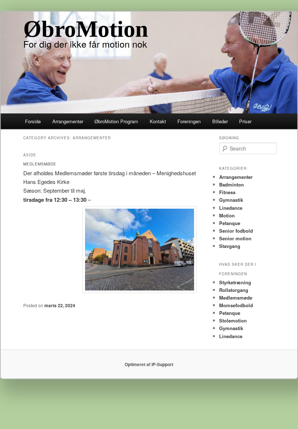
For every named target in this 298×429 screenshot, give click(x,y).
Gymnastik (231, 199)
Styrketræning (235, 282)
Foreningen (189, 121)
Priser (245, 121)
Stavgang (229, 245)
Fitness (227, 192)
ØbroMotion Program (116, 121)
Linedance (230, 207)
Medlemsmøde (235, 297)
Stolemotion (233, 320)
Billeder (220, 121)
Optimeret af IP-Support (149, 364)
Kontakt (158, 121)
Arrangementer (67, 121)
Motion (227, 215)
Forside (33, 121)
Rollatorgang (233, 289)
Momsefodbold (236, 305)
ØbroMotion (85, 29)
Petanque (229, 223)
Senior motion (235, 238)
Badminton (231, 184)
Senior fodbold (236, 230)
